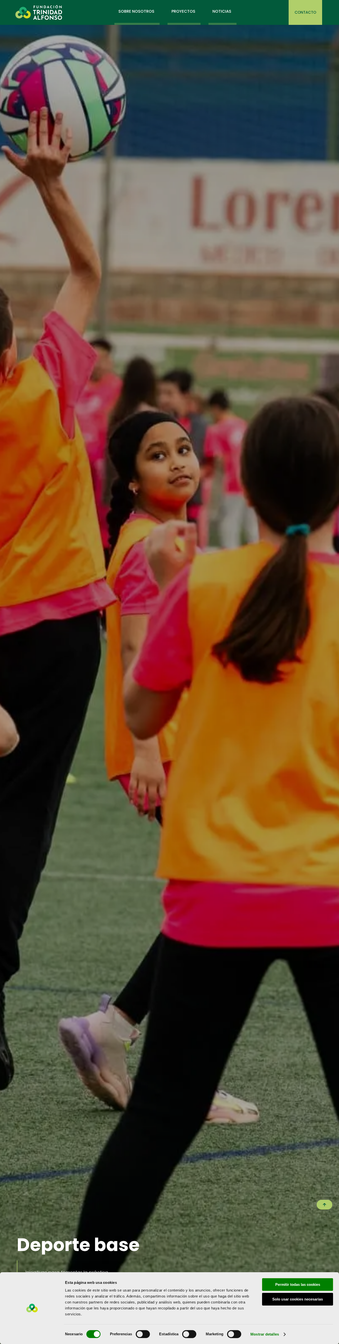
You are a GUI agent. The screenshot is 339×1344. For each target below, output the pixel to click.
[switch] (143, 1334)
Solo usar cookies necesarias (297, 1299)
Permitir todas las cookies (297, 1284)
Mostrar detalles (264, 1334)
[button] (324, 1205)
